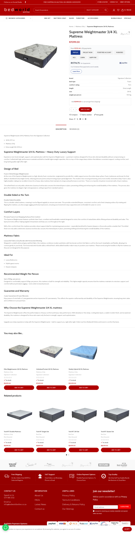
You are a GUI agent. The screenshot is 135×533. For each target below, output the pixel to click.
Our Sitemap (68, 509)
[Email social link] (80, 119)
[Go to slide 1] (66, 454)
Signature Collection (10, 375)
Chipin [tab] (82, 57)
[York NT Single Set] (51, 414)
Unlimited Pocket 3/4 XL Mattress (47, 369)
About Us (39, 495)
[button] (19, 387)
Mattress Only (80, 26)
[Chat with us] (5, 527)
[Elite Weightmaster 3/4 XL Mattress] (19, 352)
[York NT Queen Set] (116, 414)
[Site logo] (17, 10)
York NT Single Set (42, 432)
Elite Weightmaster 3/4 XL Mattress (16, 369)
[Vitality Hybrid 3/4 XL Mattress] (84, 352)
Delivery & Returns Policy (73, 504)
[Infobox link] (19, 477)
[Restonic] (104, 465)
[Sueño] (31, 465)
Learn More (76, 71)
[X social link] (77, 119)
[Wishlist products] (118, 10)
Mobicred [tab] (119, 52)
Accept (127, 529)
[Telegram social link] (85, 119)
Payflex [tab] (75, 52)
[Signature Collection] (86, 465)
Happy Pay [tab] (93, 57)
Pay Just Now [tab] (87, 52)
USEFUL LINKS (68, 491)
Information (41, 491)
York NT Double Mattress (12, 432)
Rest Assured (8, 437)
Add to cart (85, 109)
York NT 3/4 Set (74, 432)
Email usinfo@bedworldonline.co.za (15, 503)
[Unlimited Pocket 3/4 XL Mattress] (51, 352)
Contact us (39, 509)
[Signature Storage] (67, 465)
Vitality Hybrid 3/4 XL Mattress (79, 369)
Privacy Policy (68, 495)
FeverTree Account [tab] (104, 52)
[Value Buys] (13, 465)
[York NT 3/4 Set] (84, 414)
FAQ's (37, 500)
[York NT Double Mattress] (19, 414)
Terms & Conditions (71, 500)
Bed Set (38, 434)
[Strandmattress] (49, 465)
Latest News (40, 504)
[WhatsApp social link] (83, 119)
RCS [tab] (74, 57)
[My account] (114, 10)
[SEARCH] (106, 10)
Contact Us (9, 491)
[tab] (61, 128)
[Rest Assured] (122, 465)
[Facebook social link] (25, 2)
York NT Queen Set (107, 432)
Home (71, 26)
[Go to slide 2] (68, 454)
